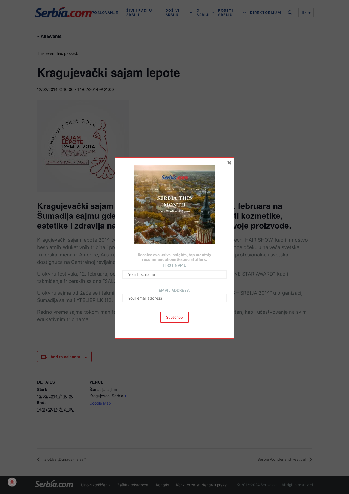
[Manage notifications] (12, 482)
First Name (174, 265)
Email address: (174, 290)
